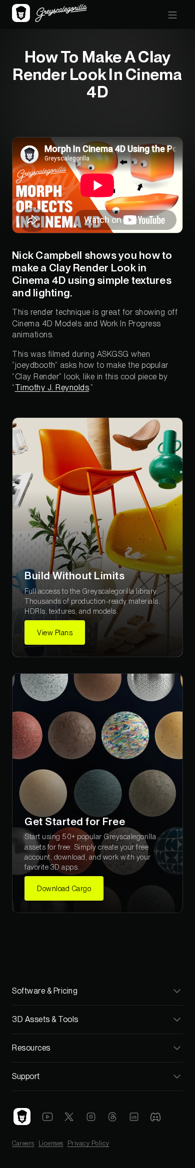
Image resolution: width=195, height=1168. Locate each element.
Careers (23, 1143)
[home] (49, 14)
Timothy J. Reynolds (52, 387)
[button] (172, 14)
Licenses (51, 1143)
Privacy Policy (89, 1143)
